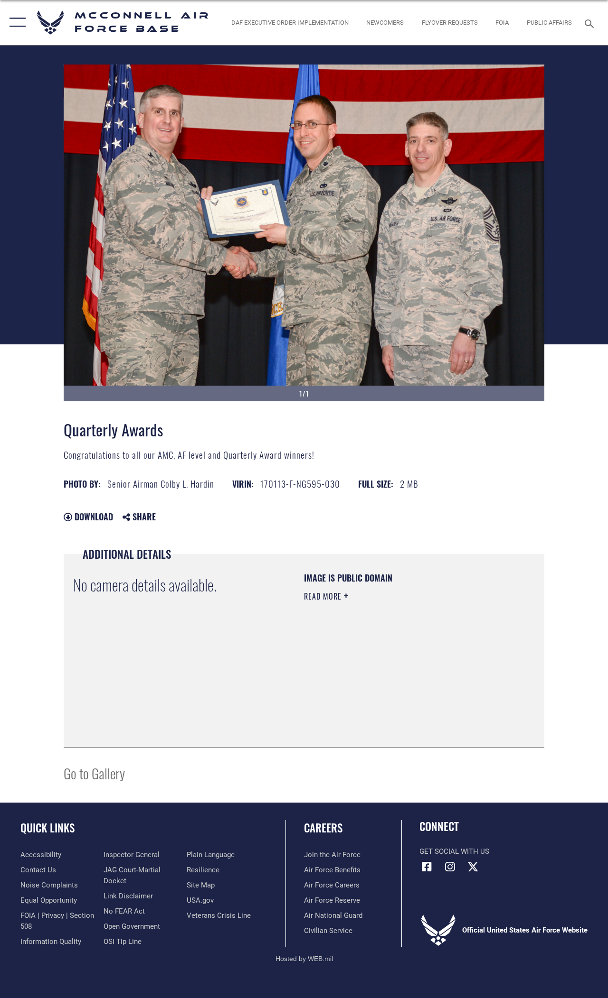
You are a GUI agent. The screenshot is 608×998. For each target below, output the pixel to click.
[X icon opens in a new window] (473, 866)
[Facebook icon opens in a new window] (426, 866)
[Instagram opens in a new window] (450, 866)
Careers (323, 828)
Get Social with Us (454, 851)
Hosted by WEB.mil (304, 958)
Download (92, 516)
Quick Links (47, 828)
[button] (15, 22)
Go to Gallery (94, 773)
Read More (324, 596)
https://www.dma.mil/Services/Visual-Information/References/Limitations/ (389, 676)
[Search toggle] (591, 22)
